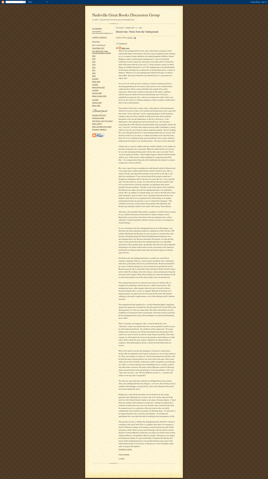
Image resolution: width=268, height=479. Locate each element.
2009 (93, 76)
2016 (93, 56)
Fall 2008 (95, 79)
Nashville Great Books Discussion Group (126, 14)
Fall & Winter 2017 (98, 48)
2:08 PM (129, 37)
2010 (93, 73)
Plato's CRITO (97, 124)
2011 (93, 70)
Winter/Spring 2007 (98, 87)
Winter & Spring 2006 (99, 96)
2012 (93, 67)
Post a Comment (124, 454)
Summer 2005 (97, 102)
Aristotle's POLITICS (99, 115)
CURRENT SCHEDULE (99, 37)
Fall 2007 (95, 84)
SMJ (123, 48)
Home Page (96, 41)
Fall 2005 (95, 100)
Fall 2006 (95, 90)
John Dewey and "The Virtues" (102, 121)
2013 (93, 64)
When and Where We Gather (102, 127)
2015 (93, 59)
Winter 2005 (96, 105)
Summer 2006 (97, 93)
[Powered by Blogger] (98, 137)
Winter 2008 (96, 82)
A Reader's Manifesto (99, 129)
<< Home (122, 458)
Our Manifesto (97, 28)
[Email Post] (134, 37)
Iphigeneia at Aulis (98, 118)
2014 (93, 62)
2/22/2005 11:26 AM (125, 449)
